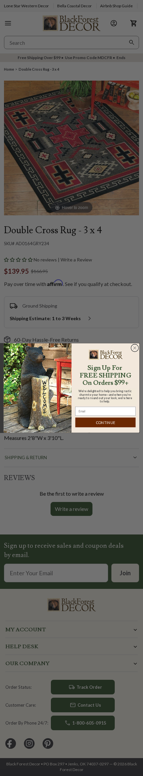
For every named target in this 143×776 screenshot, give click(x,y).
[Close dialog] (135, 348)
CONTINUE (105, 422)
